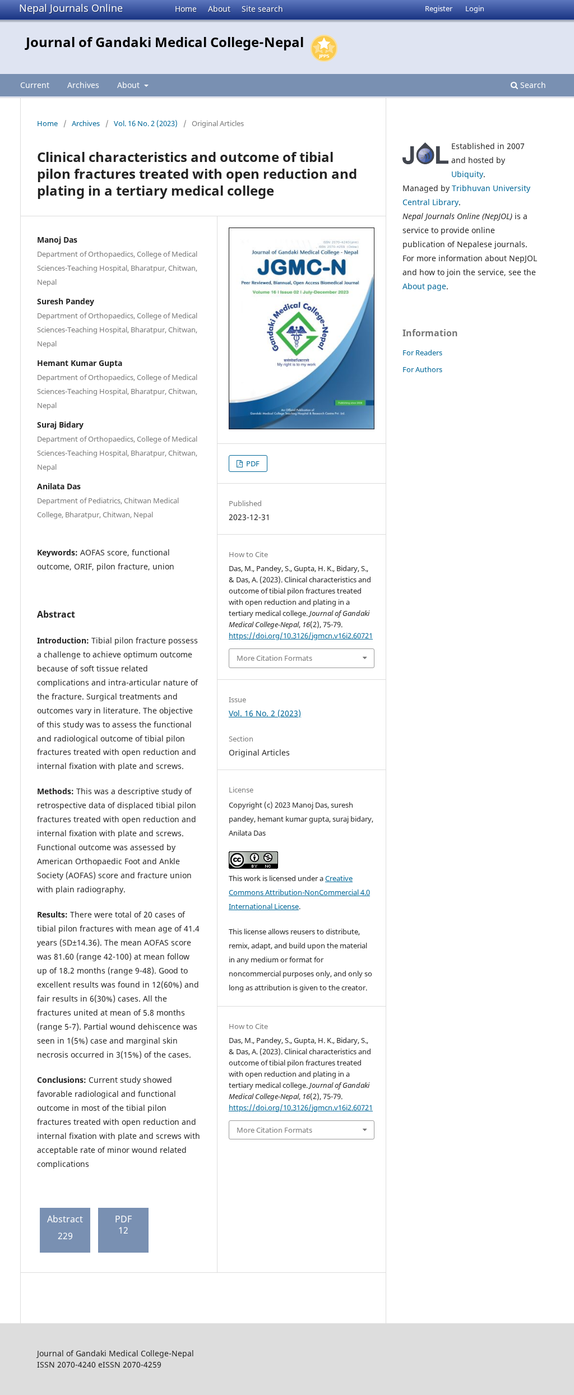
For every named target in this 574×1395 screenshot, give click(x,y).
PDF (252, 463)
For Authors (422, 369)
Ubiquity (467, 174)
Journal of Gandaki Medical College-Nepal (165, 42)
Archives (83, 85)
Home (186, 8)
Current (34, 85)
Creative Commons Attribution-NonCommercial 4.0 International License (299, 892)
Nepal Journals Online (71, 8)
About (219, 8)
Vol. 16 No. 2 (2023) (146, 123)
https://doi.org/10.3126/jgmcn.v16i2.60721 (301, 636)
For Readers (422, 352)
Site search (262, 8)
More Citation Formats (274, 658)
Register (438, 8)
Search (532, 85)
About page (424, 286)
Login (474, 8)
